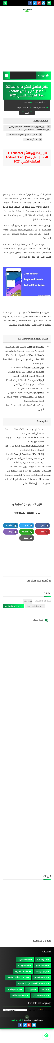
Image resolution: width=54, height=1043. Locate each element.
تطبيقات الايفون (40, 977)
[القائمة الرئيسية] (6, 75)
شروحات (30, 989)
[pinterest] (39, 3)
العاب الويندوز (23, 965)
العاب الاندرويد (24, 959)
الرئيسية (41, 75)
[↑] (27, 1017)
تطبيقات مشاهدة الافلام (17, 977)
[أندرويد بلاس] (27, 10)
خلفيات (44, 989)
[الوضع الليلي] (46, 1035)
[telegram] (43, 3)
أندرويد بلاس (16, 1020)
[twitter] (35, 3)
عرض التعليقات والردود (12, 606)
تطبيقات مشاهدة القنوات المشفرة (32, 983)
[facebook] (30, 3)
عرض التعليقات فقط (34, 606)
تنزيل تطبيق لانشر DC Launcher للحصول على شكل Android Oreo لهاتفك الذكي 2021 (30, 128)
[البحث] (5, 3)
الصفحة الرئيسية (40, 107)
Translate (47, 1010)
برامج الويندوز (41, 971)
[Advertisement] (27, 42)
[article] (27, 553)
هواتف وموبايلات (19, 995)
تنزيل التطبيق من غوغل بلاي (27, 504)
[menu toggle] (49, 3)
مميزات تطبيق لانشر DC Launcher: (23, 134)
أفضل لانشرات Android (38, 248)
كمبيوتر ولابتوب (13, 989)
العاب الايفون (41, 965)
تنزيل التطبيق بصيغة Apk (27, 512)
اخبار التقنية (42, 959)
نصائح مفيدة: (31, 139)
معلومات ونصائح (40, 995)
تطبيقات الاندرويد (23, 107)
